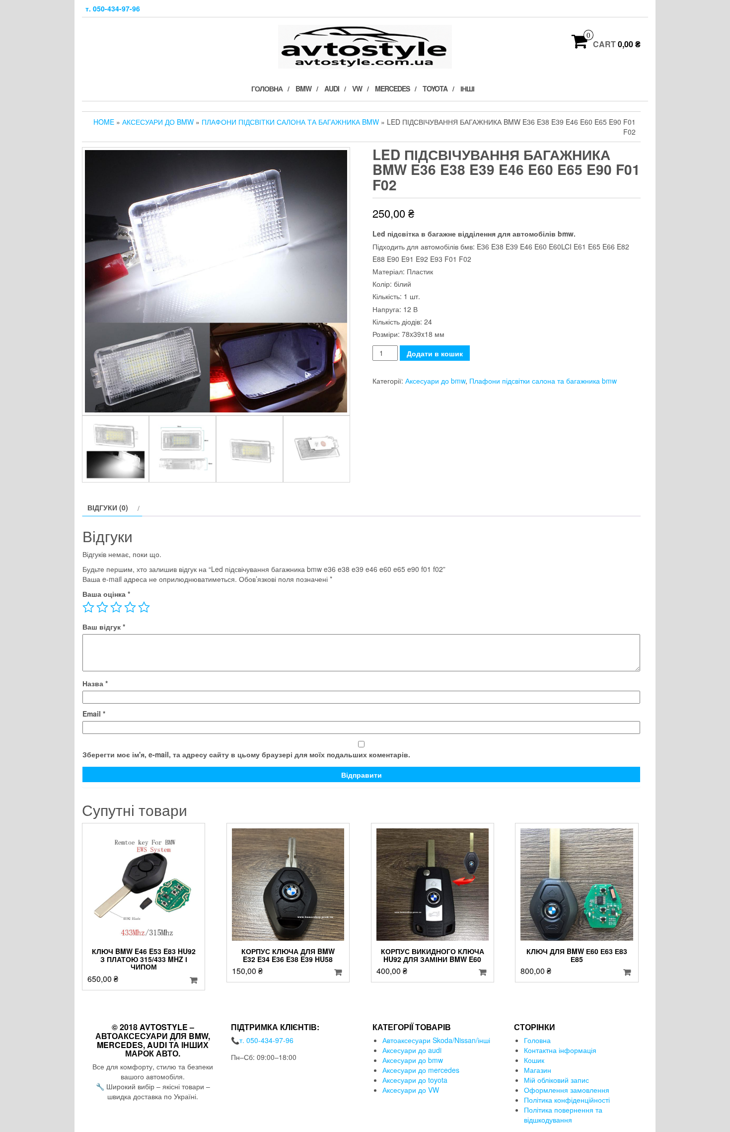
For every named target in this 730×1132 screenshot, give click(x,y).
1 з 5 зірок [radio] (88, 607)
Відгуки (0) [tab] (107, 507)
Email (93, 714)
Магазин (537, 1070)
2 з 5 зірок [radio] (102, 607)
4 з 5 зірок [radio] (130, 607)
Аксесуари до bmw (158, 122)
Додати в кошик (435, 353)
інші (467, 88)
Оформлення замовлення (566, 1090)
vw (357, 88)
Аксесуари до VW (410, 1090)
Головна (267, 88)
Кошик (534, 1060)
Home (103, 122)
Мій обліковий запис (556, 1080)
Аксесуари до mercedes (420, 1070)
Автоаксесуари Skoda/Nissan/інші (436, 1040)
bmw (303, 88)
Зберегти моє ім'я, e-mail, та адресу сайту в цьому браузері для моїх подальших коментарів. (246, 754)
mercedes (392, 88)
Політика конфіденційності (567, 1100)
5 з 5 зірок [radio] (144, 607)
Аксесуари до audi (411, 1050)
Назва (95, 683)
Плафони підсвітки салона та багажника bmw (290, 122)
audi (331, 88)
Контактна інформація (560, 1050)
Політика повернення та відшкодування (563, 1115)
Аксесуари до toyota (414, 1080)
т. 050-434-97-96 (112, 8)
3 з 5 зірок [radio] (116, 607)
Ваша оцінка (106, 594)
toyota (435, 88)
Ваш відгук (103, 627)
